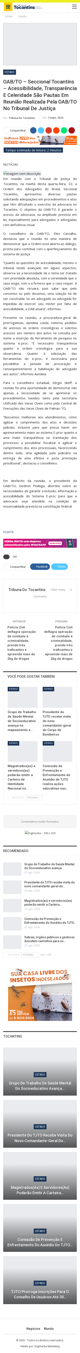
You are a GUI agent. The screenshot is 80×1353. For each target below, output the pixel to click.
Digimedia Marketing (47, 1346)
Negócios (33, 1328)
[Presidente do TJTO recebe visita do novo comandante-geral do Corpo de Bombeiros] (58, 697)
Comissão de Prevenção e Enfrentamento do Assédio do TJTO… (40, 1242)
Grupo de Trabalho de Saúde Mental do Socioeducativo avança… (40, 1086)
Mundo (49, 1328)
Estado (10, 72)
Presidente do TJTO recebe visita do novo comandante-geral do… (40, 1138)
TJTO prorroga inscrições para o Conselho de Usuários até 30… (40, 1294)
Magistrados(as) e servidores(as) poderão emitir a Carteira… (40, 1190)
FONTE (8, 532)
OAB (15, 557)
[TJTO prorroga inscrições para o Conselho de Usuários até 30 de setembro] (40, 1280)
